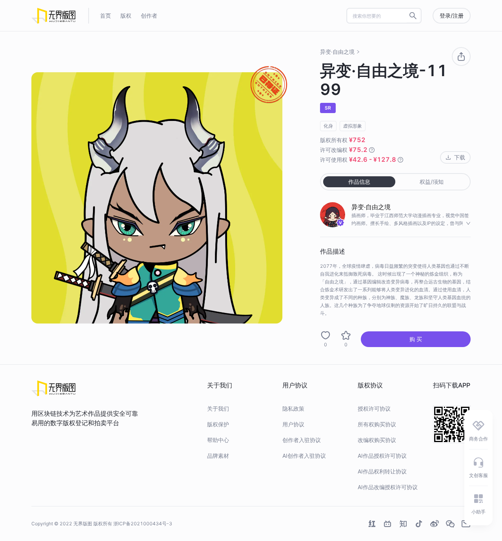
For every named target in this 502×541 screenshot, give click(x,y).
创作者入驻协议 (301, 440)
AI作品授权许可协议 (382, 455)
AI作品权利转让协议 (382, 471)
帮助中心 (218, 440)
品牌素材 (218, 455)
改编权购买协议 (377, 440)
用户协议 (293, 424)
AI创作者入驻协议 (304, 455)
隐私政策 (293, 408)
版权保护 (218, 424)
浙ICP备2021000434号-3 (142, 523)
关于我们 (218, 408)
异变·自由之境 (337, 51)
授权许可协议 (374, 408)
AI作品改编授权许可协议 (388, 487)
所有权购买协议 (377, 424)
